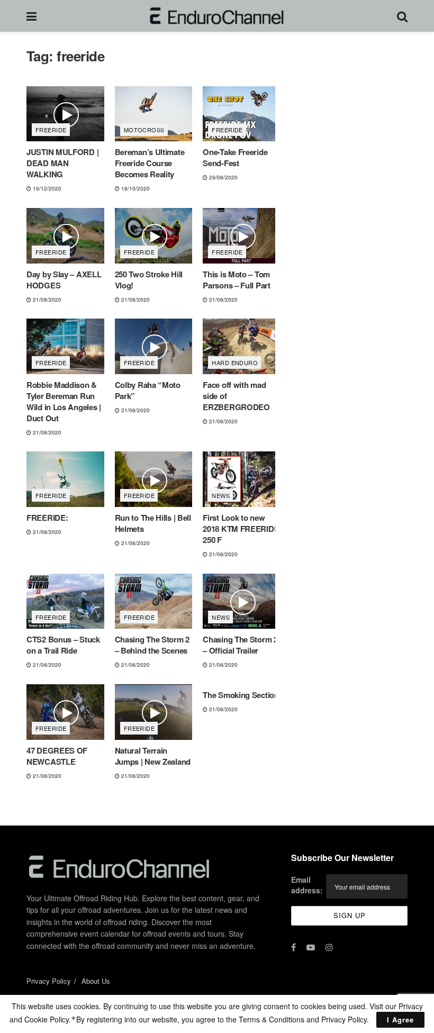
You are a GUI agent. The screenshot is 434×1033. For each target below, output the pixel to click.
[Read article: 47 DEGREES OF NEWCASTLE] (65, 712)
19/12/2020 (46, 188)
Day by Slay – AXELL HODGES (63, 279)
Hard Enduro (235, 362)
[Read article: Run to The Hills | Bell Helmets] (154, 479)
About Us (96, 981)
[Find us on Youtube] (310, 947)
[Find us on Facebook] (293, 947)
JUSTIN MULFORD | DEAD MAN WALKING (62, 163)
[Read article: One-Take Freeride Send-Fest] (242, 114)
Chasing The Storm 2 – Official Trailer (240, 644)
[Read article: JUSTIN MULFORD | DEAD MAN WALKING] (65, 114)
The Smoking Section (240, 695)
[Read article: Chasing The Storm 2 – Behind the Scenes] (154, 601)
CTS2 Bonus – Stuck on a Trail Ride (63, 644)
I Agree (400, 1019)
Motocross (144, 129)
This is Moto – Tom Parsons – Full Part (236, 279)
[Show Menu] (31, 16)
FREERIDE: (47, 517)
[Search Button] (402, 16)
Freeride (51, 129)
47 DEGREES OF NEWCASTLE (56, 756)
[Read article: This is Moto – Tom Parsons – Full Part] (242, 236)
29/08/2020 (222, 177)
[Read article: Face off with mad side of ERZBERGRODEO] (242, 346)
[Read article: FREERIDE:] (65, 479)
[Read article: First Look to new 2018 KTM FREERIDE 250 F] (242, 479)
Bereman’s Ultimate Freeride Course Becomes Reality (150, 163)
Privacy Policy (48, 981)
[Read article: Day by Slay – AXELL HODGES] (65, 236)
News (221, 495)
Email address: (307, 884)
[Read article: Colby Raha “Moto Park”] (154, 346)
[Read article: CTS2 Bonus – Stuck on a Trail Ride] (65, 601)
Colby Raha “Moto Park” (147, 390)
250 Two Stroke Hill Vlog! (149, 279)
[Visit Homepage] (217, 15)
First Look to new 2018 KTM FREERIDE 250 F (241, 529)
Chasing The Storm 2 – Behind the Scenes (152, 644)
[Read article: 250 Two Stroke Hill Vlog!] (154, 236)
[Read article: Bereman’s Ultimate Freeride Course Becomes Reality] (154, 114)
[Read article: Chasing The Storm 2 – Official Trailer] (242, 601)
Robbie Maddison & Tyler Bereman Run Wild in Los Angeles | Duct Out (63, 401)
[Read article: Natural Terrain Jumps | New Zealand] (154, 712)
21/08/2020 (46, 299)
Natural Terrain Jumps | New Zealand (153, 756)
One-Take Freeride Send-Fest (235, 157)
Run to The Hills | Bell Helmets (153, 523)
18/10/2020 (135, 188)
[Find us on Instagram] (329, 947)
